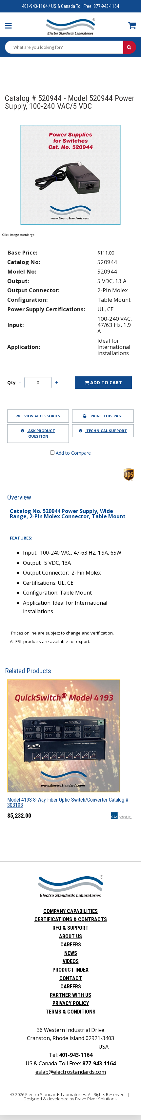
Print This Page (106, 415)
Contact (70, 978)
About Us (70, 936)
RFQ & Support (70, 928)
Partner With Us (70, 995)
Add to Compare (72, 453)
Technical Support (106, 430)
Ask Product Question (41, 433)
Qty (11, 382)
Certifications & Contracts (70, 919)
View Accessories (41, 415)
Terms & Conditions (70, 1012)
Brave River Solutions (95, 1099)
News (70, 953)
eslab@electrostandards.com (70, 1071)
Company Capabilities (70, 911)
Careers (70, 944)
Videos (71, 961)
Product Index (70, 970)
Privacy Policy (70, 1003)
